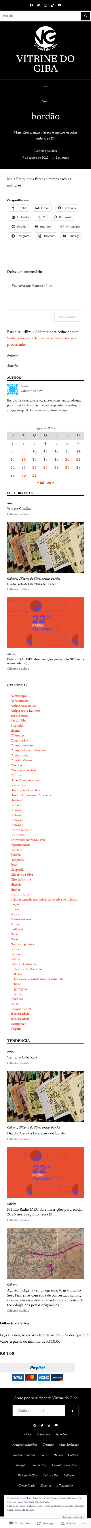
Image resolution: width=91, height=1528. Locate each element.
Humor (15, 889)
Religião (16, 984)
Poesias (55, 578)
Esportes (16, 850)
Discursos (17, 800)
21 (78, 459)
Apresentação (19, 701)
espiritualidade (20, 845)
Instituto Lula (20, 894)
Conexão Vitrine (21, 760)
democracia (18, 785)
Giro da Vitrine (21, 879)
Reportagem (19, 989)
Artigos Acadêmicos (23, 705)
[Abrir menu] (45, 86)
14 (78, 451)
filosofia (16, 855)
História (16, 884)
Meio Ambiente (21, 919)
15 (12, 459)
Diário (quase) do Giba (25, 790)
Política (15, 959)
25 (45, 468)
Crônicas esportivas (23, 770)
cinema (15, 730)
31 (34, 475)
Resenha (16, 994)
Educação (17, 820)
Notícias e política (22, 944)
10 (34, 451)
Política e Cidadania (23, 964)
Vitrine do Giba (45, 64)
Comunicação (19, 755)
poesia (46, 578)
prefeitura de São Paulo (26, 969)
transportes (18, 1023)
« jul (40, 483)
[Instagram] (45, 5)
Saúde (15, 1004)
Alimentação (19, 696)
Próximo (12, 355)
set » (50, 483)
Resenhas (17, 999)
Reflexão (16, 974)
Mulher (16, 924)
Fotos (14, 864)
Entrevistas (18, 835)
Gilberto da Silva (45, 151)
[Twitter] (38, 5)
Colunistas (17, 735)
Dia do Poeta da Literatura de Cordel (31, 584)
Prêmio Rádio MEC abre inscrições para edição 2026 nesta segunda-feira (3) (45, 661)
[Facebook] (31, 5)
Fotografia (17, 860)
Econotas (16, 805)
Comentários (19, 740)
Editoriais (17, 810)
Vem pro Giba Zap (19, 508)
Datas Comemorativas (25, 780)
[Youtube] (59, 5)
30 (23, 475)
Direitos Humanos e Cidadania (31, 795)
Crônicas (16, 765)
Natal (14, 934)
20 (67, 459)
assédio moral (19, 716)
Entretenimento (21, 830)
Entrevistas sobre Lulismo (28, 840)
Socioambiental (21, 1009)
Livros (15, 909)
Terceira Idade (20, 1014)
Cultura (12, 578)
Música (11, 654)
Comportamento (22, 745)
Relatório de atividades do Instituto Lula (37, 979)
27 (67, 468)
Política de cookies (23, 1510)
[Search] (85, 16)
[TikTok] (52, 5)
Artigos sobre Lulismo (25, 710)
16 (23, 459)
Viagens (16, 1029)
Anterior (12, 365)
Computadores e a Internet (28, 750)
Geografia (17, 870)
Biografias (17, 725)
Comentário (67, 317)
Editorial (16, 815)
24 (34, 468)
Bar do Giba (18, 720)
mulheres (17, 929)
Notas (45, 101)
